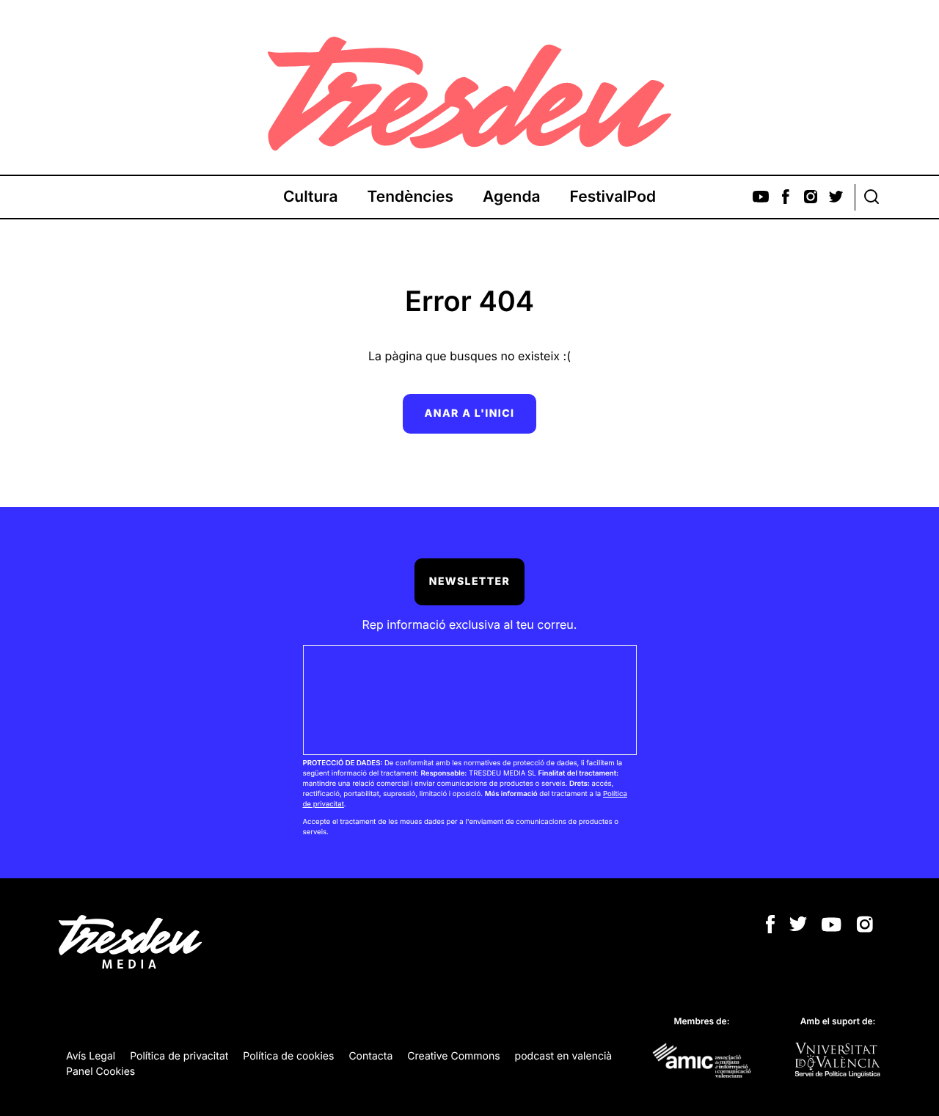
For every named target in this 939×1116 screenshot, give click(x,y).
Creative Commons (453, 1056)
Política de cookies (288, 1056)
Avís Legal (90, 1056)
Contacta (370, 1056)
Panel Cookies (100, 1071)
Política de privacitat (179, 1056)
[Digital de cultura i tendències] (469, 94)
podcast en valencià (564, 1056)
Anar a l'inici (470, 413)
